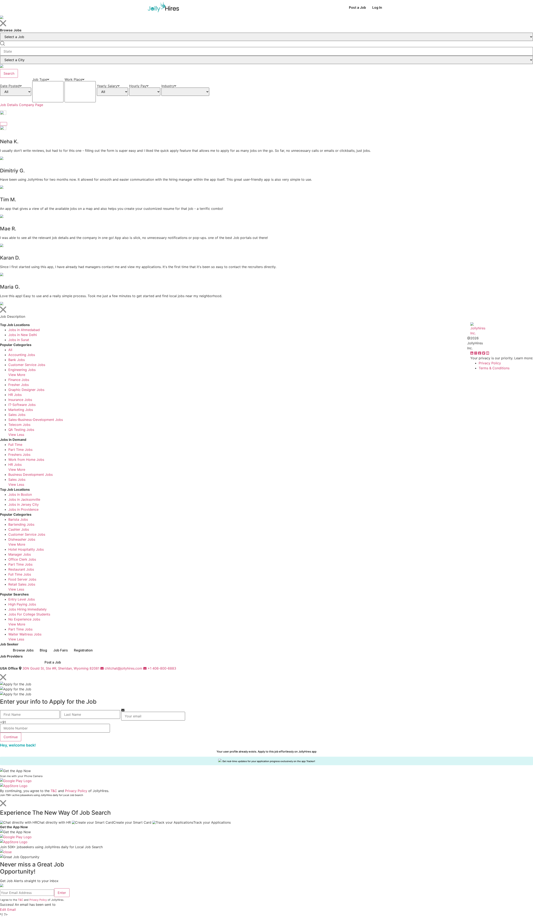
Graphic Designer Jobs (26, 390)
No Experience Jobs (24, 619)
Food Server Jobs (22, 579)
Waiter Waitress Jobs (24, 634)
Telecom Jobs (19, 425)
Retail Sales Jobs (21, 584)
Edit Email (8, 909)
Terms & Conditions (494, 368)
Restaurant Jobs (21, 569)
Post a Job (357, 7)
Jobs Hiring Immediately (27, 609)
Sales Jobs (16, 415)
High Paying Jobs (22, 604)
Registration (83, 650)
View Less (16, 435)
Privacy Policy (490, 363)
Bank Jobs (16, 360)
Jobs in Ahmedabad (24, 330)
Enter (62, 893)
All (10, 350)
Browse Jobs (23, 650)
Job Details (9, 105)
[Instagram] (476, 353)
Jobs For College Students (29, 614)
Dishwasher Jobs (21, 539)
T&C (54, 791)
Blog (43, 650)
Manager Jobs (19, 554)
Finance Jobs (18, 380)
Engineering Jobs (22, 370)
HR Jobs (15, 395)
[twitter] (484, 353)
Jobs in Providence (23, 509)
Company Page (31, 105)
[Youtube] (487, 353)
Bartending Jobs (21, 524)
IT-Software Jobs (22, 405)
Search (9, 73)
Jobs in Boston (20, 494)
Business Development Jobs (30, 474)
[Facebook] (480, 353)
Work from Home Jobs (26, 459)
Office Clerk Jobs (22, 559)
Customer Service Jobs (26, 365)
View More (16, 375)
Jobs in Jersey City (23, 504)
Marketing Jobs (20, 410)
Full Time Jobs (19, 574)
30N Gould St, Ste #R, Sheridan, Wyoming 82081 (60, 668)
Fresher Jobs (18, 385)
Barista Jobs (18, 519)
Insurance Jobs (20, 400)
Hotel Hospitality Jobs (26, 549)
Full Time (15, 444)
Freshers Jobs (19, 454)
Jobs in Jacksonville (24, 499)
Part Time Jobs (20, 449)
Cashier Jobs (18, 529)
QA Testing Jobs (21, 430)
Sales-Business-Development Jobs (35, 420)
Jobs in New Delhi (22, 335)
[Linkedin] (472, 353)
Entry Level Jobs (21, 599)
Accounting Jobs (21, 355)
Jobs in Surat (18, 340)
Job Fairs (60, 650)
